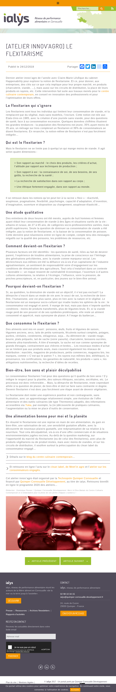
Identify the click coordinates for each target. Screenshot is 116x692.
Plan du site (11, 682)
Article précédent (44, 561)
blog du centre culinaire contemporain (49, 457)
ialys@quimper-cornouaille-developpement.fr (81, 597)
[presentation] (29, 647)
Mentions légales (26, 682)
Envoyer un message (73, 613)
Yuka (28, 405)
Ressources (21, 610)
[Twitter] (41, 667)
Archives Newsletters (40, 610)
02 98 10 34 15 (67, 594)
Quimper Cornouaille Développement (42, 481)
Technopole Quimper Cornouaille (78, 478)
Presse (9, 610)
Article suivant (74, 561)
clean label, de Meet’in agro (67, 467)
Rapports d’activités (15, 614)
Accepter (75, 690)
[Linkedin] (47, 667)
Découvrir (13, 600)
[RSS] (53, 667)
